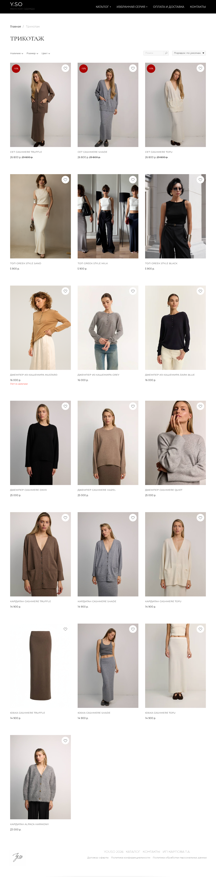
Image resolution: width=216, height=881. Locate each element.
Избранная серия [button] (131, 6)
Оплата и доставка (168, 6)
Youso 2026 (113, 852)
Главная (15, 26)
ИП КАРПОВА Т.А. (176, 852)
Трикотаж (33, 26)
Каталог (133, 852)
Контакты (198, 6)
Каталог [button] (102, 6)
